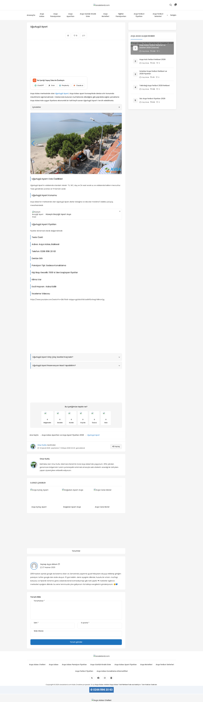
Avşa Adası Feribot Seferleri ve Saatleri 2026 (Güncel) (152, 46)
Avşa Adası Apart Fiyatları (126, 664)
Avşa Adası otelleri (102, 684)
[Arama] (171, 5)
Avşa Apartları (70, 15)
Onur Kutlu (42, 445)
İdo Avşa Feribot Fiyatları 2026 (152, 98)
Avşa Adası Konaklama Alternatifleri (112, 671)
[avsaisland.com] (102, 5)
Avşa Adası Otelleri (37, 664)
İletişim (173, 15)
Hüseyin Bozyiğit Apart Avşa (58, 214)
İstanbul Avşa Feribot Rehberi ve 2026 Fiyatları (153, 72)
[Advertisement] (76, 56)
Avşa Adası (41, 15)
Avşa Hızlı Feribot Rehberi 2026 (152, 59)
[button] (67, 172)
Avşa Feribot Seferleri (158, 15)
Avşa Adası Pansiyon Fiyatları (74, 664)
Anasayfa (31, 15)
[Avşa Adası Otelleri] (101, 700)
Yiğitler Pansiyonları (121, 15)
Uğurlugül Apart (62, 93)
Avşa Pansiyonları (55, 15)
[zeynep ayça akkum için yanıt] (59, 564)
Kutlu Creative (77, 684)
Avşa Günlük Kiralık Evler (88, 15)
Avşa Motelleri (105, 15)
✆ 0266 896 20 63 (101, 690)
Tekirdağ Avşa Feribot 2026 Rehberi (154, 85)
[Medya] (92, 678)
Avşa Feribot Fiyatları (139, 15)
